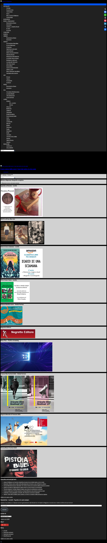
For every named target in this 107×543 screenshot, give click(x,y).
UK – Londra (12, 103)
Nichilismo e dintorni (11, 60)
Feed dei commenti (8, 534)
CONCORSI (6, 32)
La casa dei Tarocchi (11, 62)
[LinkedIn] (105, 23)
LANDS (5, 99)
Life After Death (10, 64)
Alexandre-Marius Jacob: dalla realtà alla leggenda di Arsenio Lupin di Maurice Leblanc (24, 484)
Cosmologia (9, 17)
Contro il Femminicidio (12, 67)
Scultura (8, 82)
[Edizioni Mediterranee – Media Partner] (11, 324)
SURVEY (5, 41)
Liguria (8, 120)
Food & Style (9, 10)
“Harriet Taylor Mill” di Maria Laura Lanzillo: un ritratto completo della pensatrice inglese (25, 494)
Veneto (8, 142)
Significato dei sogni (11, 49)
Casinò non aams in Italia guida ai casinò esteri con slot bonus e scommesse (22, 487)
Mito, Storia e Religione (12, 15)
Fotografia (9, 80)
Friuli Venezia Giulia (11, 116)
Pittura (8, 77)
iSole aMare (9, 66)
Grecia (11, 105)
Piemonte (8, 127)
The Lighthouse (10, 95)
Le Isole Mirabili (10, 94)
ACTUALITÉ (6, 6)
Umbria (8, 138)
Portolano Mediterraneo (12, 92)
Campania (9, 112)
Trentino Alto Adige (11, 136)
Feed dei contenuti (8, 532)
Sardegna (9, 131)
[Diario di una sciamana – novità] (22, 277)
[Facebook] (105, 11)
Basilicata (8, 108)
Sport (7, 13)
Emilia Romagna (10, 114)
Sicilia (7, 133)
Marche (8, 123)
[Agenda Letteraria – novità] (22, 216)
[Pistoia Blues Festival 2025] (19, 476)
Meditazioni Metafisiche (12, 56)
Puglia (7, 129)
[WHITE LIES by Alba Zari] (22, 244)
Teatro (8, 79)
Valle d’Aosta (9, 140)
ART (4, 75)
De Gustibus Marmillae (12, 43)
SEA (4, 90)
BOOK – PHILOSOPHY (8, 21)
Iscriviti (4, 509)
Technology (9, 12)
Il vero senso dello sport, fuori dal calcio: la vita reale (18, 169)
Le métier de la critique (12, 58)
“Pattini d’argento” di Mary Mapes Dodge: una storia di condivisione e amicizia (22, 489)
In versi (8, 28)
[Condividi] (105, 29)
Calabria (8, 110)
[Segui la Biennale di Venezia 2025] (24, 445)
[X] (105, 9)
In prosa (8, 30)
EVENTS (5, 34)
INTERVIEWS (6, 19)
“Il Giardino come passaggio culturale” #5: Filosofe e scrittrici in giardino (21, 492)
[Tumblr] (105, 26)
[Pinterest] (105, 20)
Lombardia (9, 121)
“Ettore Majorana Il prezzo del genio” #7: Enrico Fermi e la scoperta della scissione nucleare (26, 485)
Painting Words (10, 54)
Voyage (8, 8)
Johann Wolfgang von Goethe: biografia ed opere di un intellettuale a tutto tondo (23, 482)
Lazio (7, 118)
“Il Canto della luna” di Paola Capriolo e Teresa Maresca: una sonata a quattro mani (24, 491)
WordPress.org (7, 536)
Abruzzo (8, 107)
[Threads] (105, 17)
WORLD (8, 101)
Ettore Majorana (10, 45)
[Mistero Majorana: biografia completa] (10, 183)
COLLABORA (9, 147)
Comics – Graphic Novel (12, 26)
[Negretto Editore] (18, 338)
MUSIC (5, 84)
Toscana (8, 134)
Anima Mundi (9, 51)
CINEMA (5, 36)
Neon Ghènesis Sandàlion (13, 71)
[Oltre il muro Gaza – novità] (15, 301)
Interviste (8, 25)
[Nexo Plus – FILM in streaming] (26, 371)
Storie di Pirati (10, 97)
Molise (8, 125)
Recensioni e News (11, 23)
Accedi (5, 530)
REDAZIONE (6, 144)
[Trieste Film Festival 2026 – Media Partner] (27, 411)
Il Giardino (9, 47)
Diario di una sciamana (12, 52)
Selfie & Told (9, 69)
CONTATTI (9, 146)
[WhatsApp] (105, 14)
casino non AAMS (5, 519)
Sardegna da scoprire (12, 73)
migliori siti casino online (7, 497)
